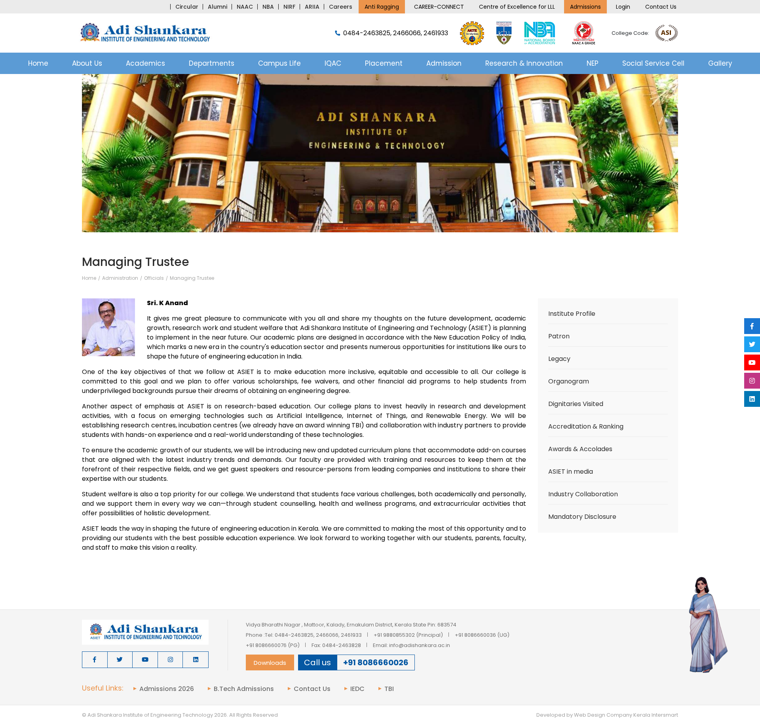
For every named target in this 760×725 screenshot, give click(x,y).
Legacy (559, 358)
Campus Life (279, 63)
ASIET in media (570, 471)
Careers (340, 6)
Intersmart (665, 715)
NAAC (245, 6)
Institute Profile (571, 313)
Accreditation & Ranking (585, 426)
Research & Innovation (524, 63)
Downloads (270, 663)
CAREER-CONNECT (439, 7)
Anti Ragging (382, 7)
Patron (559, 336)
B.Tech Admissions (244, 689)
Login (623, 7)
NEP (592, 63)
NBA (268, 6)
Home (38, 63)
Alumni (217, 6)
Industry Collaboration (583, 494)
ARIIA (312, 6)
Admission (444, 63)
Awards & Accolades (580, 449)
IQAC (333, 63)
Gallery (720, 63)
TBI (389, 689)
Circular (186, 6)
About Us (87, 63)
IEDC (357, 689)
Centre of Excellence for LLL (517, 7)
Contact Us (660, 7)
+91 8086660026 (375, 662)
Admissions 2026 (166, 689)
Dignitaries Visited (575, 403)
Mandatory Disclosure (582, 516)
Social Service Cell (653, 63)
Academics (145, 63)
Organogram (568, 381)
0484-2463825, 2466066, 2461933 (395, 33)
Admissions (585, 7)
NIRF (289, 6)
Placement (384, 63)
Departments (211, 63)
